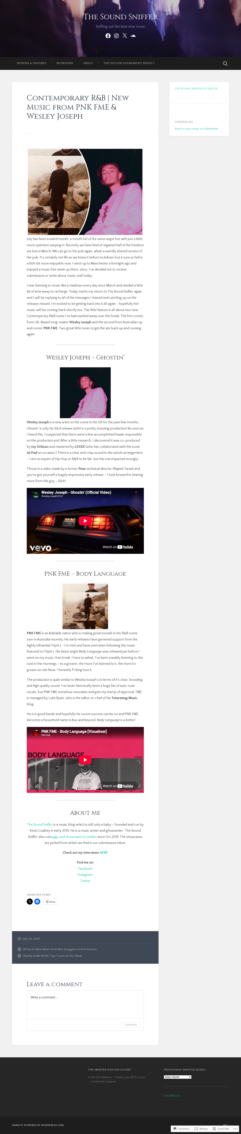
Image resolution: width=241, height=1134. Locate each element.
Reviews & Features (31, 63)
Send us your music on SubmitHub (196, 128)
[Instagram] (116, 35)
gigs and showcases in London (75, 837)
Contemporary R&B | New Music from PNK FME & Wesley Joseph (78, 107)
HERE (104, 853)
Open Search (225, 63)
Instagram (85, 875)
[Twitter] (125, 35)
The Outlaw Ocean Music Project (129, 63)
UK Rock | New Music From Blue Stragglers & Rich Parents (60, 949)
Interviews (64, 63)
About (88, 63)
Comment (131, 1024)
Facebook (85, 869)
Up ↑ (226, 1125)
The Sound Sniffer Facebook (196, 88)
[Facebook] (108, 35)
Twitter (85, 881)
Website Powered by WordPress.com (38, 1125)
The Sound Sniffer (120, 17)
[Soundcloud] (133, 35)
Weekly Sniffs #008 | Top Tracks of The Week (52, 955)
